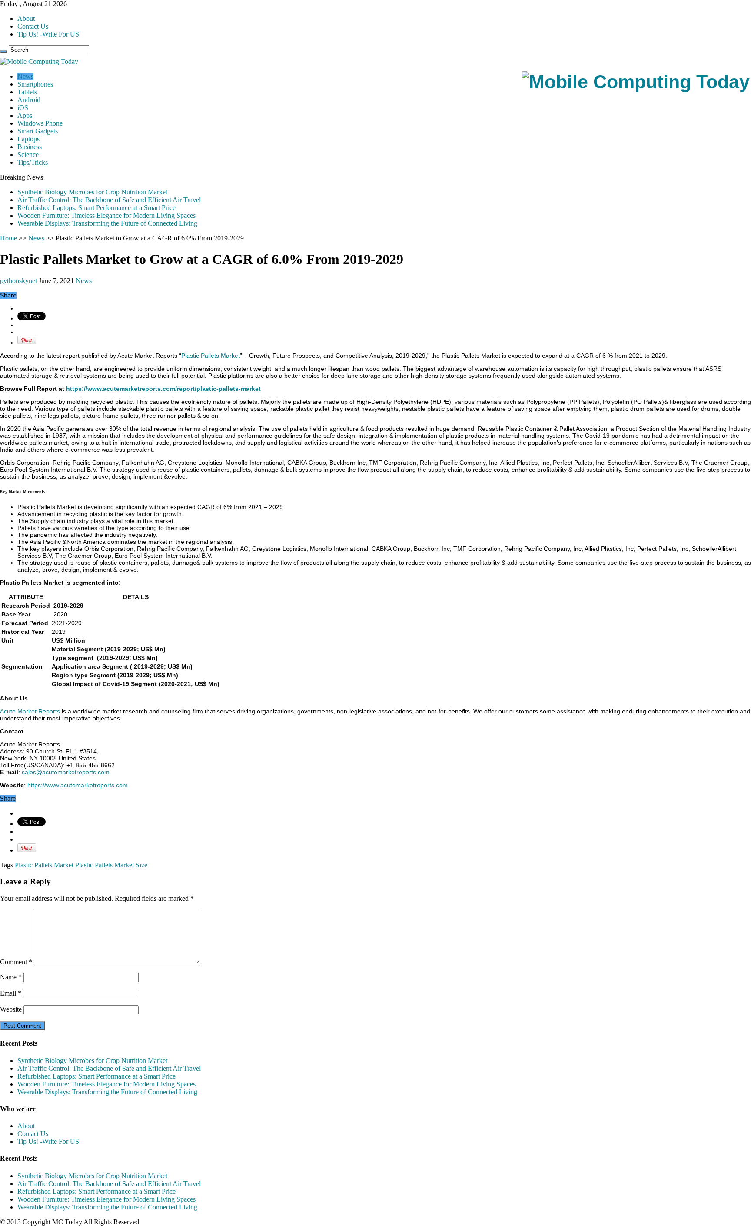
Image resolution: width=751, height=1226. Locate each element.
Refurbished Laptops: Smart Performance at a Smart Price (96, 207)
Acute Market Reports (30, 711)
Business (29, 146)
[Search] (3, 51)
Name (11, 977)
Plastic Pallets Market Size (111, 865)
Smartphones (35, 84)
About (26, 18)
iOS (22, 107)
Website (11, 1009)
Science (28, 154)
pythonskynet (19, 280)
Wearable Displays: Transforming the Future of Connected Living (107, 223)
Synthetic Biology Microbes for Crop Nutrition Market (92, 192)
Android (28, 99)
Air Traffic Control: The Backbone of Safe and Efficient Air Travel (109, 199)
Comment (16, 962)
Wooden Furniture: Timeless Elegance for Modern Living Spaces (106, 215)
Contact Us (32, 26)
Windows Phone (40, 123)
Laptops (28, 139)
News (25, 76)
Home (8, 238)
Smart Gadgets (37, 131)
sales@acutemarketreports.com (66, 772)
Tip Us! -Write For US (48, 34)
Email (10, 993)
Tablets (27, 92)
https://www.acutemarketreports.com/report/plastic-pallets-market (163, 388)
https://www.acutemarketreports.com (77, 785)
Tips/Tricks (32, 162)
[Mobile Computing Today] (636, 81)
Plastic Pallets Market (210, 355)
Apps (24, 115)
